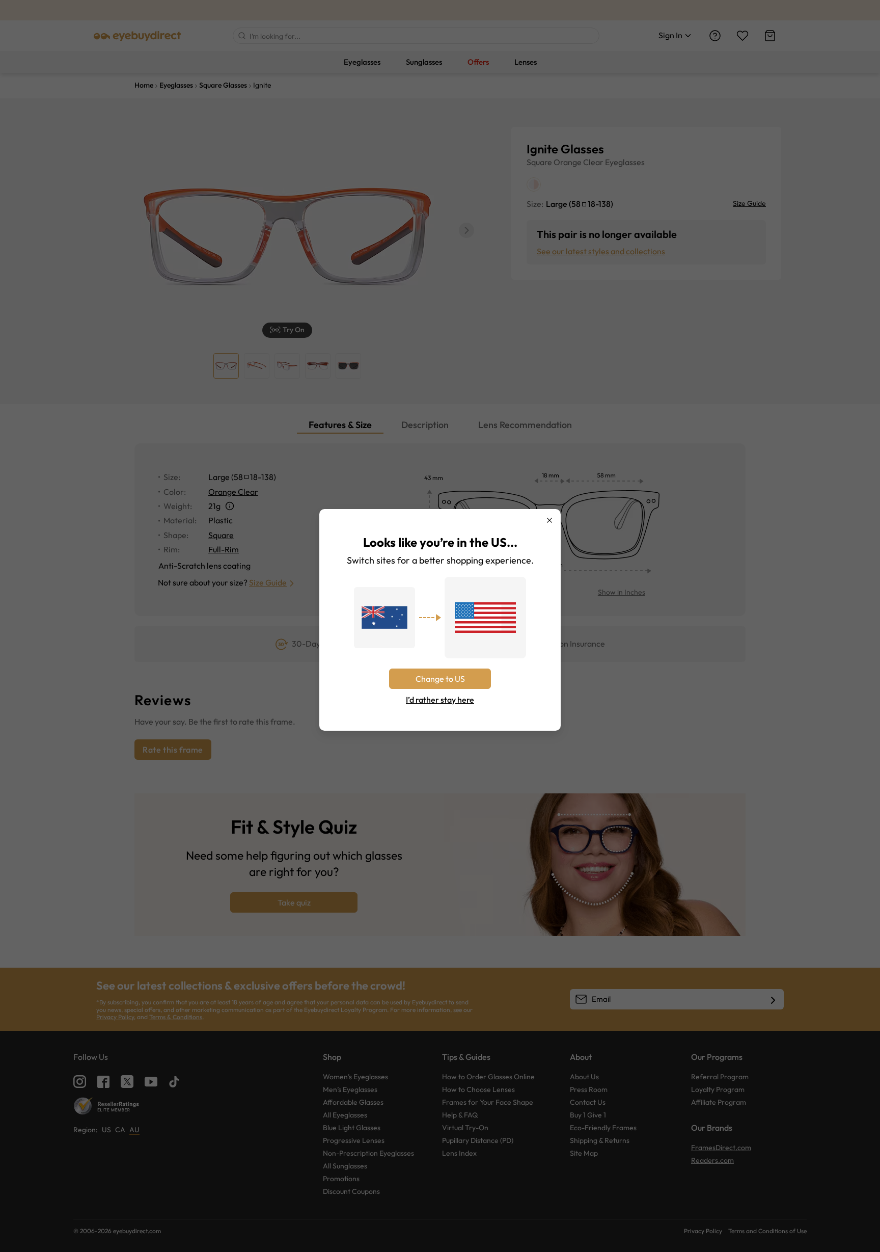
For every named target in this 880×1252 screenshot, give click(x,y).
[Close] (549, 520)
